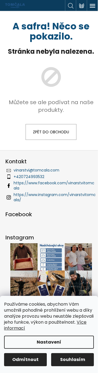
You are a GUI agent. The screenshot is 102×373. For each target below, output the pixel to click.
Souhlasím (72, 359)
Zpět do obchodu (51, 132)
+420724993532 (29, 176)
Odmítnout (25, 359)
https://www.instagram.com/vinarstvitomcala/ (55, 197)
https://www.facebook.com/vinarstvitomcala (54, 185)
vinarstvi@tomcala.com (36, 170)
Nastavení (49, 342)
